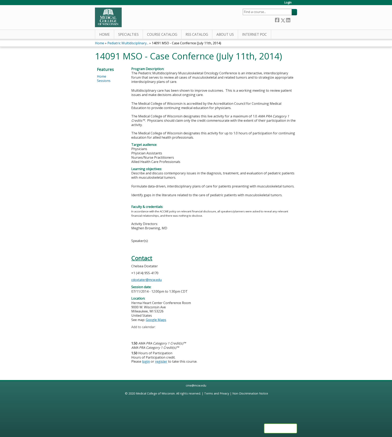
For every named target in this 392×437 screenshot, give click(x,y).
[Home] (108, 17)
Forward (294, 19)
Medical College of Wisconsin (155, 393)
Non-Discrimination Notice (250, 393)
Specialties (128, 34)
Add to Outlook (163, 333)
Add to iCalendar (154, 333)
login (146, 361)
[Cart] (296, 4)
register (161, 361)
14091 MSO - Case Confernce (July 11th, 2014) (186, 43)
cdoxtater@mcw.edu (146, 280)
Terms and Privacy (216, 393)
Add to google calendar (135, 333)
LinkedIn (288, 19)
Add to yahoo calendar (144, 333)
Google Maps (156, 320)
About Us (225, 34)
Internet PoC (254, 34)
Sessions (103, 80)
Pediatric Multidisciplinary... (127, 43)
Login (288, 2)
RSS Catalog (197, 34)
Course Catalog (162, 34)
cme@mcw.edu (196, 385)
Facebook (277, 19)
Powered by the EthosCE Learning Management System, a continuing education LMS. (280, 428)
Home (104, 34)
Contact (141, 258)
